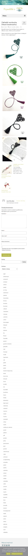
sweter (4, 475)
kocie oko (5, 376)
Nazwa (3, 230)
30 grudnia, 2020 (19, 200)
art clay (5, 290)
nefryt (4, 421)
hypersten (5, 357)
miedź (4, 413)
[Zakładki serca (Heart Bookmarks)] (19, 169)
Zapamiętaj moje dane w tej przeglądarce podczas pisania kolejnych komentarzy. (13, 249)
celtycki (5, 308)
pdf (4, 435)
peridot (5, 438)
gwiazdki (5, 346)
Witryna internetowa (5, 241)
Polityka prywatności (17, 553)
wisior (4, 518)
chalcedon (5, 311)
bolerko (5, 295)
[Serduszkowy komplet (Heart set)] (6, 184)
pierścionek (6, 443)
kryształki (5, 389)
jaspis (4, 365)
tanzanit (5, 497)
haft (4, 349)
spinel (4, 465)
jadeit (4, 362)
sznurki (5, 486)
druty (4, 327)
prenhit (5, 448)
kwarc (4, 395)
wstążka (5, 527)
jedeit (4, 368)
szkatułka (5, 481)
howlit (4, 354)
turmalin (5, 505)
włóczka (5, 524)
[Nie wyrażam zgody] (26, 551)
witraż (4, 521)
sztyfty (4, 489)
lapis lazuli (5, 403)
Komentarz (3, 213)
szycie (4, 492)
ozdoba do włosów (7, 427)
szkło (4, 483)
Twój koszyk (7, 1)
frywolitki (5, 338)
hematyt (5, 351)
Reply (24, 200)
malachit (5, 408)
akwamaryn (6, 276)
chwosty (5, 314)
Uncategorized (6, 510)
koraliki (5, 384)
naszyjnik (5, 419)
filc (4, 333)
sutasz (4, 473)
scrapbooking (6, 459)
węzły (4, 513)
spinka (4, 467)
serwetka (5, 462)
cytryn (4, 319)
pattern (5, 432)
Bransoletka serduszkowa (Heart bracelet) (6, 176)
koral (4, 381)
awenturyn (5, 292)
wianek (5, 516)
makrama (5, 405)
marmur (5, 411)
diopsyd (5, 325)
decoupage (6, 322)
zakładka (5, 532)
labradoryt (5, 400)
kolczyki (5, 378)
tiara (4, 500)
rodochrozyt (6, 451)
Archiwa (3, 266)
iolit (4, 360)
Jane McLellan (10, 201)
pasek (4, 430)
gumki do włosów (7, 343)
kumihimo (5, 392)
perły (4, 440)
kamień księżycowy (7, 370)
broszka (5, 303)
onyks (4, 424)
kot (4, 386)
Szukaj (3, 259)
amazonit (5, 279)
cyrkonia (5, 316)
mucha (5, 416)
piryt (4, 446)
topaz (4, 502)
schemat (5, 456)
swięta (4, 478)
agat (4, 273)
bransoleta (5, 298)
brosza (5, 300)
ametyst (5, 281)
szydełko (5, 494)
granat (4, 341)
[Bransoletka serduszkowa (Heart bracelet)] (6, 169)
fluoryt (4, 335)
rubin (4, 454)
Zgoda (8, 553)
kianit (4, 373)
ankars (5, 284)
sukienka (5, 470)
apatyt (4, 287)
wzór (4, 529)
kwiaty (4, 397)
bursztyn (5, 306)
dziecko (5, 330)
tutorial (5, 508)
